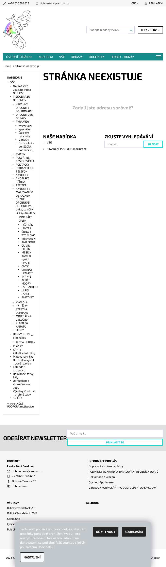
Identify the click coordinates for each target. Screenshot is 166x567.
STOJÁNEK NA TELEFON (24, 169)
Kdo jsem (45, 57)
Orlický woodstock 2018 (22, 508)
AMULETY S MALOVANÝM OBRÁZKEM (24, 192)
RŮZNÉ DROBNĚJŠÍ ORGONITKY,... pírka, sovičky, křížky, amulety (25, 206)
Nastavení (32, 557)
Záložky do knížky (24, 353)
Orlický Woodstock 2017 (22, 513)
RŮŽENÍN (27, 224)
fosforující (25, 125)
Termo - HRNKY (122, 57)
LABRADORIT (29, 287)
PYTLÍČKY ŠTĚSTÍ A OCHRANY (22, 309)
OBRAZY (77, 57)
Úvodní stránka (19, 57)
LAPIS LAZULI (25, 292)
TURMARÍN (28, 238)
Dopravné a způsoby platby (106, 466)
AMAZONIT (28, 242)
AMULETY (22, 175)
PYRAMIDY (22, 121)
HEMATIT (27, 273)
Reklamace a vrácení (102, 477)
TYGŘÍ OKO (28, 235)
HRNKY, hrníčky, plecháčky (23, 335)
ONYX (25, 266)
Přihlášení (156, 3)
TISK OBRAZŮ (21, 96)
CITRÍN (25, 249)
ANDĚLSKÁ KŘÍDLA (23, 180)
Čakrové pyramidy (25, 134)
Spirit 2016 (13, 518)
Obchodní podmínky (101, 482)
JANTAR (26, 228)
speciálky (25, 129)
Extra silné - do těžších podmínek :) (26, 146)
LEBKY (20, 330)
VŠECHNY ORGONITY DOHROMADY (24, 107)
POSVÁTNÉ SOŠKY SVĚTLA (25, 159)
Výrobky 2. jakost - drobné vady (24, 392)
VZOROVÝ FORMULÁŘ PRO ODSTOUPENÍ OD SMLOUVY (123, 487)
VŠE (62, 57)
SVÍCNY (20, 154)
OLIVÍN (25, 245)
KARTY (17, 349)
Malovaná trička (23, 356)
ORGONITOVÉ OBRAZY (24, 116)
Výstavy (13, 502)
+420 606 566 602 (18, 3)
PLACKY (18, 346)
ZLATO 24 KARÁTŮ (22, 324)
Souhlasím (134, 532)
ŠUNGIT (26, 231)
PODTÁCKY (22, 164)
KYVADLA (22, 302)
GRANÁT (26, 269)
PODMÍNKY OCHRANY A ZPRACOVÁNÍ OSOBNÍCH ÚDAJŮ (123, 471)
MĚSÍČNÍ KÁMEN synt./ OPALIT (26, 257)
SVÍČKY (17, 398)
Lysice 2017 (14, 524)
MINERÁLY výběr (25, 218)
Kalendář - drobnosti (20, 368)
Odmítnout (105, 532)
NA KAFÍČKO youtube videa (22, 87)
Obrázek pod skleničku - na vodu (22, 384)
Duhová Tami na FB (24, 481)
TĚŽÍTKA (21, 185)
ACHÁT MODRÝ (26, 281)
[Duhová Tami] (43, 30)
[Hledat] (131, 29)
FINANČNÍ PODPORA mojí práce (67, 148)
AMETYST (27, 297)
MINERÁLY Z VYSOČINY (23, 317)
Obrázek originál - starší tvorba (23, 361)
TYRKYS (26, 276)
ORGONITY (96, 57)
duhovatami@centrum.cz (54, 3)
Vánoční (24, 139)
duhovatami (19, 486)
